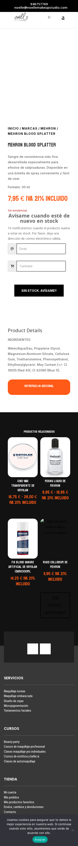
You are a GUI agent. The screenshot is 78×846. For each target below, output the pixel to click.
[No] (72, 830)
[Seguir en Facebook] (45, 648)
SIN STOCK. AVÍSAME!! (39, 290)
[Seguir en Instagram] (32, 648)
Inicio (13, 128)
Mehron (48, 128)
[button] (22, 508)
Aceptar (40, 839)
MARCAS (29, 128)
